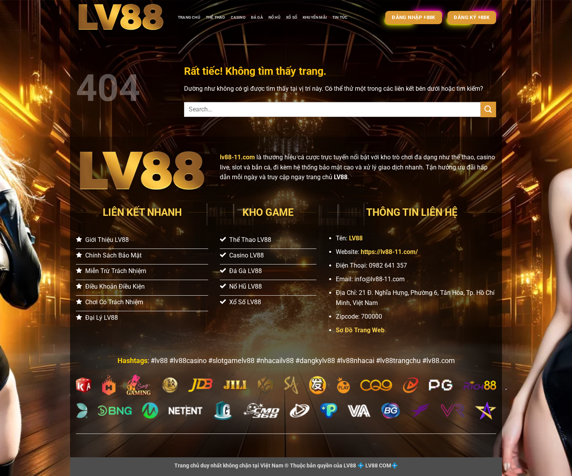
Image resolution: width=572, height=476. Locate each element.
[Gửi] (488, 109)
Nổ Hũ (274, 17)
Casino (238, 17)
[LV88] (121, 17)
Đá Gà (257, 17)
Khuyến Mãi (315, 17)
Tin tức (339, 17)
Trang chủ (189, 17)
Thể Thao (215, 17)
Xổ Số (291, 17)
